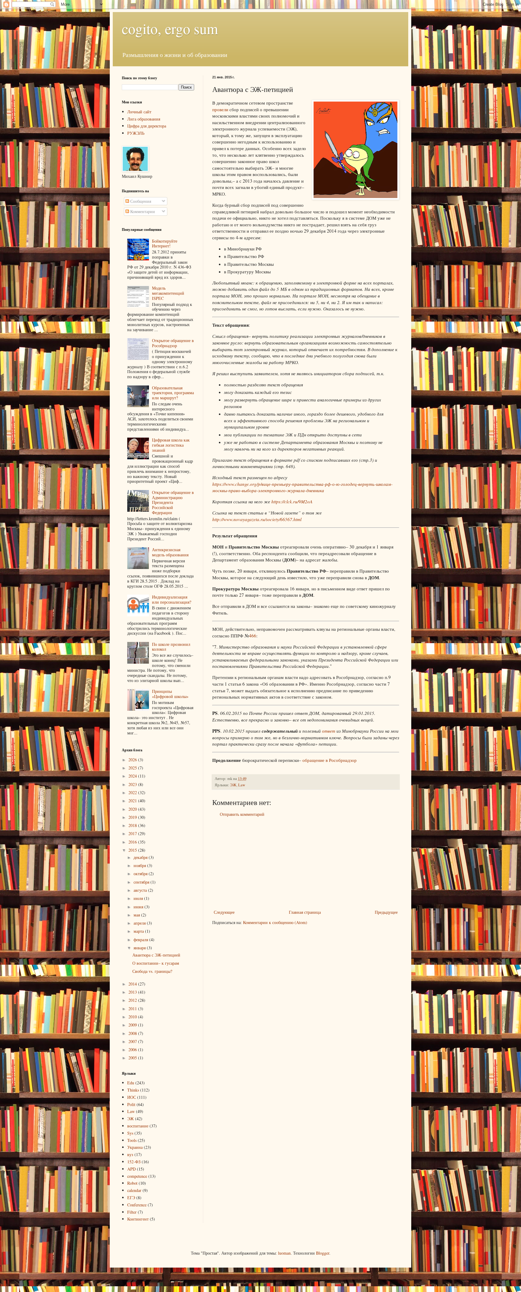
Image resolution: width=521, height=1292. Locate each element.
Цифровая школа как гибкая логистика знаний (171, 445)
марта (139, 931)
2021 (133, 800)
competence (137, 1176)
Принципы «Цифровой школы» (170, 693)
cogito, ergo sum (170, 28)
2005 (133, 1058)
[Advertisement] (305, 863)
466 (252, 636)
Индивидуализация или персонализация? (171, 599)
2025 (133, 768)
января (140, 948)
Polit (131, 1104)
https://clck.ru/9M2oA (291, 501)
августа (141, 890)
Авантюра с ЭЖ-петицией (156, 955)
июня (139, 907)
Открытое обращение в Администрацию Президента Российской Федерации (173, 502)
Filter (132, 1212)
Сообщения (140, 201)
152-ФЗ (134, 1162)
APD (131, 1169)
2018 (133, 825)
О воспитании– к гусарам (155, 963)
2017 (133, 833)
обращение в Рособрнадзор (329, 760)
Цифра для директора (146, 126)
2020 (133, 809)
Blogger (322, 1253)
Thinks (133, 1090)
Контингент (138, 1219)
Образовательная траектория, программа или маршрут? (173, 393)
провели (220, 109)
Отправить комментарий (242, 814)
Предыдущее (386, 912)
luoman (284, 1253)
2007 (133, 1041)
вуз (130, 1154)
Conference (137, 1205)
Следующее (224, 912)
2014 (133, 984)
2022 (133, 792)
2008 (133, 1033)
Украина (135, 1147)
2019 (133, 817)
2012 (133, 1000)
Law (241, 784)
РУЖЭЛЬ (135, 133)
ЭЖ (233, 784)
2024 (133, 776)
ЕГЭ (131, 1197)
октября (141, 873)
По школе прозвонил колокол (171, 646)
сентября (142, 882)
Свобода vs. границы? (152, 971)
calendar (134, 1190)
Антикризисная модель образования (170, 552)
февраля (141, 939)
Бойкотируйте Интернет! (164, 243)
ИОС (131, 1097)
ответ (328, 731)
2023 (133, 784)
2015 (133, 850)
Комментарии (142, 211)
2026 (133, 759)
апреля (140, 923)
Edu (130, 1083)
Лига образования (143, 119)
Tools (132, 1140)
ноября (140, 865)
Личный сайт (139, 112)
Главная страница (305, 912)
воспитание (137, 1126)
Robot (132, 1183)
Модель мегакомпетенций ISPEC (168, 293)
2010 (133, 1017)
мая (137, 915)
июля (139, 898)
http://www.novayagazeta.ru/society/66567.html (257, 519)
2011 (133, 1008)
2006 (133, 1049)
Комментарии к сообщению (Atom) (275, 922)
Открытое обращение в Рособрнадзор (173, 343)
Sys (130, 1133)
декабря (141, 857)
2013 (133, 992)
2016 (133, 842)
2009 (133, 1025)
